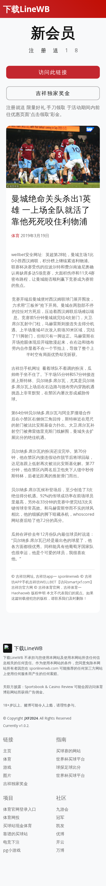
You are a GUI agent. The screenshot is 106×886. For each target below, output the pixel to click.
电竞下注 (11, 842)
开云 (60, 842)
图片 (7, 775)
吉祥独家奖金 (53, 93)
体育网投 (11, 817)
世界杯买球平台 (70, 759)
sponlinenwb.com (43, 668)
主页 (7, 751)
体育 (15, 235)
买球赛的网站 (68, 751)
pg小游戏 (12, 850)
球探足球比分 (68, 767)
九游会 (62, 809)
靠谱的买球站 (15, 834)
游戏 (7, 767)
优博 (60, 834)
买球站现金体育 (17, 825)
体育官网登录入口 (19, 809)
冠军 (60, 817)
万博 (60, 850)
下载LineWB (26, 8)
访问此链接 (53, 72)
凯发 (60, 825)
